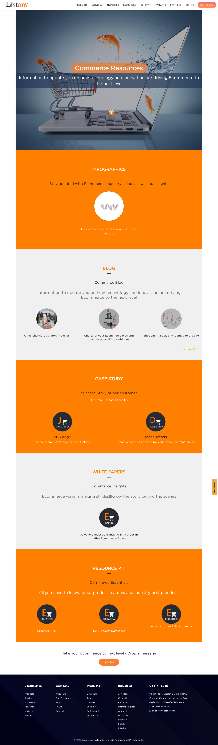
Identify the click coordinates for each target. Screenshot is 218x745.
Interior (122, 728)
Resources (129, 5)
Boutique (123, 715)
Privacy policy (136, 740)
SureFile (91, 707)
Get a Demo (206, 5)
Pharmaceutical (126, 707)
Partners (175, 5)
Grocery (122, 719)
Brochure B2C (46, 630)
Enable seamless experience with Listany (62, 442)
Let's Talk (109, 662)
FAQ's (59, 707)
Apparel (122, 711)
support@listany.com (163, 711)
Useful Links (33, 686)
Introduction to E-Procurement (171, 626)
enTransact (93, 711)
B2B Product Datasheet (109, 630)
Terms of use (121, 740)
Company (145, 5)
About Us (61, 694)
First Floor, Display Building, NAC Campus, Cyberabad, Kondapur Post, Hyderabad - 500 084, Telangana (168, 698)
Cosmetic (123, 698)
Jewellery (123, 694)
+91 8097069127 (160, 706)
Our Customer (63, 698)
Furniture (123, 702)
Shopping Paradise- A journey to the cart (171, 335)
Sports (121, 724)
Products (81, 5)
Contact (191, 5)
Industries (112, 5)
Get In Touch (158, 686)
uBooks (91, 702)
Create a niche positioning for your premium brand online (156, 442)
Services (97, 5)
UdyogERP (92, 694)
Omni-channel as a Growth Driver (46, 335)
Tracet (90, 698)
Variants (160, 5)
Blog (58, 702)
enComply (92, 715)
